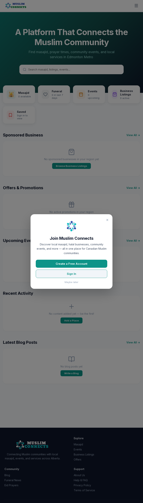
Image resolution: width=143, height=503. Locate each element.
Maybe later (71, 282)
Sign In (71, 274)
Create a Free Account (71, 263)
